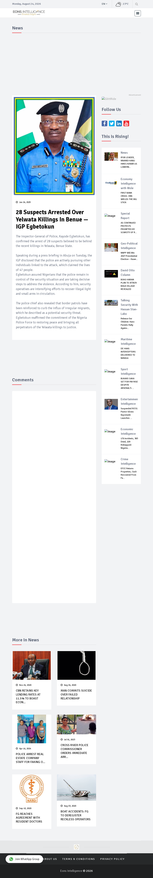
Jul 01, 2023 (69, 739)
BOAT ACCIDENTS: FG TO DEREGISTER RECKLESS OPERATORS (75, 815)
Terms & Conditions (78, 859)
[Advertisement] (76, 62)
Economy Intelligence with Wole (128, 183)
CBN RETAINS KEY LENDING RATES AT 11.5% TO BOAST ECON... (28, 696)
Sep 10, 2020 (25, 808)
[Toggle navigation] (138, 13)
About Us (49, 859)
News (124, 153)
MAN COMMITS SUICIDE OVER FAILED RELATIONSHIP (76, 694)
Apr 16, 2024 (25, 748)
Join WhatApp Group (27, 859)
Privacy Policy (112, 859)
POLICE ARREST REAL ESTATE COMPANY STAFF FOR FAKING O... (30, 758)
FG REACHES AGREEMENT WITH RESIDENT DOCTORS (29, 818)
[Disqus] (54, 448)
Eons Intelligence (71, 871)
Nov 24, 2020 (25, 685)
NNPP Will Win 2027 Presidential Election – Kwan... (129, 256)
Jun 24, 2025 (25, 202)
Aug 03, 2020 (70, 806)
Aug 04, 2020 (70, 685)
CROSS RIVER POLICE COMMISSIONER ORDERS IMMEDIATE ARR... (74, 751)
